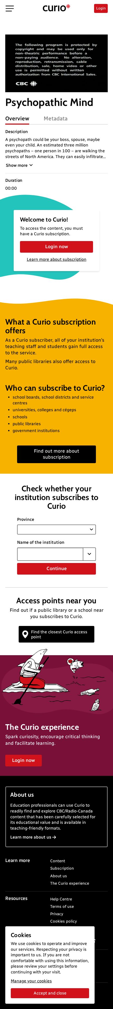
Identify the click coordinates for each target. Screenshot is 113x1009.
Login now (56, 246)
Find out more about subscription (56, 454)
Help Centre (61, 899)
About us (58, 876)
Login (101, 8)
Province (25, 519)
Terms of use (62, 906)
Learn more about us (30, 837)
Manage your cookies (31, 980)
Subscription (62, 868)
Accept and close (50, 993)
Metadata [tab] (56, 118)
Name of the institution (40, 542)
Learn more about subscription (56, 259)
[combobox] (50, 554)
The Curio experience (69, 883)
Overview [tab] (17, 118)
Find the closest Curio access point (59, 634)
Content (57, 861)
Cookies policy (63, 921)
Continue (57, 568)
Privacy (56, 914)
